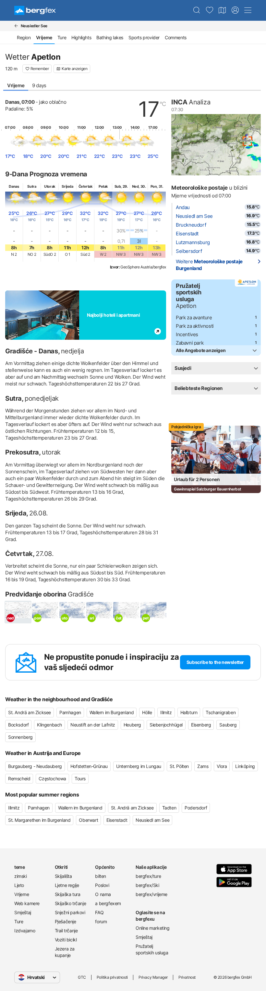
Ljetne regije (67, 885)
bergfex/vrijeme (151, 894)
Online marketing (153, 928)
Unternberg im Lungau (138, 766)
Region (24, 37)
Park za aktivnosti (195, 326)
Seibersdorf (189, 251)
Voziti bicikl (66, 939)
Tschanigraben (221, 712)
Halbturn (189, 712)
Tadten (169, 807)
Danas (14, 186)
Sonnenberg (20, 737)
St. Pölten (179, 766)
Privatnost (187, 977)
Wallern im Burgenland (112, 712)
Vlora (222, 766)
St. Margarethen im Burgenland (39, 820)
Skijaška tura (67, 894)
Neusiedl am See (194, 216)
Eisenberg (201, 724)
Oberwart (88, 820)
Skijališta (63, 876)
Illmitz (166, 712)
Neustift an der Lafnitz (92, 724)
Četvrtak (85, 186)
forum (101, 921)
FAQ (99, 912)
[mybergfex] (235, 10)
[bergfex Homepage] (35, 10)
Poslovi (102, 885)
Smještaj (22, 912)
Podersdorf (196, 807)
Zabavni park (189, 343)
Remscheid (19, 778)
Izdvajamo (24, 930)
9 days (39, 85)
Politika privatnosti (112, 977)
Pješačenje (65, 921)
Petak (103, 186)
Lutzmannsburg (193, 242)
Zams (202, 766)
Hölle (147, 712)
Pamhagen (70, 712)
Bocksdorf (18, 724)
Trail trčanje (66, 930)
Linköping (245, 766)
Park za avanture (194, 317)
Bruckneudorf (191, 225)
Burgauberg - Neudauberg (35, 766)
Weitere (209, 264)
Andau (183, 207)
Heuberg (132, 724)
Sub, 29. (121, 186)
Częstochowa (52, 778)
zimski (20, 876)
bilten (100, 876)
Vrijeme (15, 85)
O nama (103, 894)
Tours (80, 778)
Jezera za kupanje (65, 952)
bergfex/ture (148, 876)
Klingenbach (49, 724)
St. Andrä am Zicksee (29, 712)
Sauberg (227, 724)
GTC (82, 977)
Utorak (49, 186)
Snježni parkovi (70, 912)
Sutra (31, 186)
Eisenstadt (187, 233)
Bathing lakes (109, 37)
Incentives (187, 334)
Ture (61, 37)
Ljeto (19, 885)
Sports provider (144, 37)
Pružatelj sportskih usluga (152, 949)
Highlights (81, 37)
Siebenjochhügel (166, 724)
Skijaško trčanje (70, 903)
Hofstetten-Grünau (89, 766)
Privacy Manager (153, 977)
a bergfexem (108, 903)
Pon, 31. (157, 186)
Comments (176, 37)
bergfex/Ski (147, 885)
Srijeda (67, 186)
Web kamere (27, 903)
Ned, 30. (139, 186)
